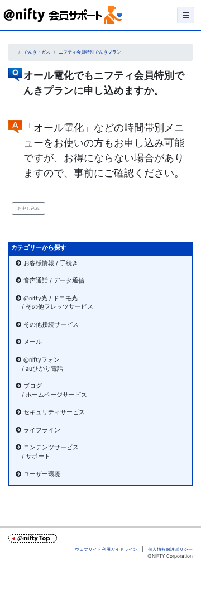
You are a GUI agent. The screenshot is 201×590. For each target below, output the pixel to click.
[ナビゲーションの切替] (185, 15)
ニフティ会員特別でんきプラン (90, 52)
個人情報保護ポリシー (170, 549)
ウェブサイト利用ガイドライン (106, 549)
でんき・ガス (36, 52)
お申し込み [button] (28, 208)
